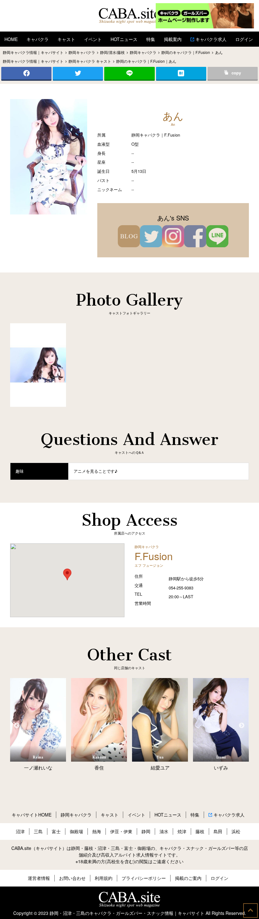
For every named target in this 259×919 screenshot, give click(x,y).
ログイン (244, 39)
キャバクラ (38, 39)
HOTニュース (124, 39)
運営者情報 (39, 878)
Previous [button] (17, 726)
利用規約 (103, 878)
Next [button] (241, 726)
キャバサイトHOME (31, 814)
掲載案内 (173, 39)
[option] (35, 727)
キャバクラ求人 (211, 39)
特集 (150, 39)
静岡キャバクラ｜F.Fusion (155, 135)
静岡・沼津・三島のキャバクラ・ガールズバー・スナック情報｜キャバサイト (127, 913)
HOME (11, 39)
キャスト (66, 39)
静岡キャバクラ (76, 814)
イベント (93, 39)
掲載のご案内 (188, 878)
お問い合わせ (72, 878)
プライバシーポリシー (144, 878)
